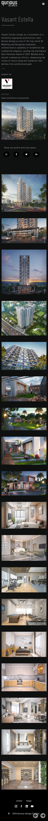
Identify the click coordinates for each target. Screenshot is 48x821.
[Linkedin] (36, 154)
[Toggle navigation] (43, 4)
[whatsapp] (6, 154)
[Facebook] (16, 154)
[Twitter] (26, 154)
